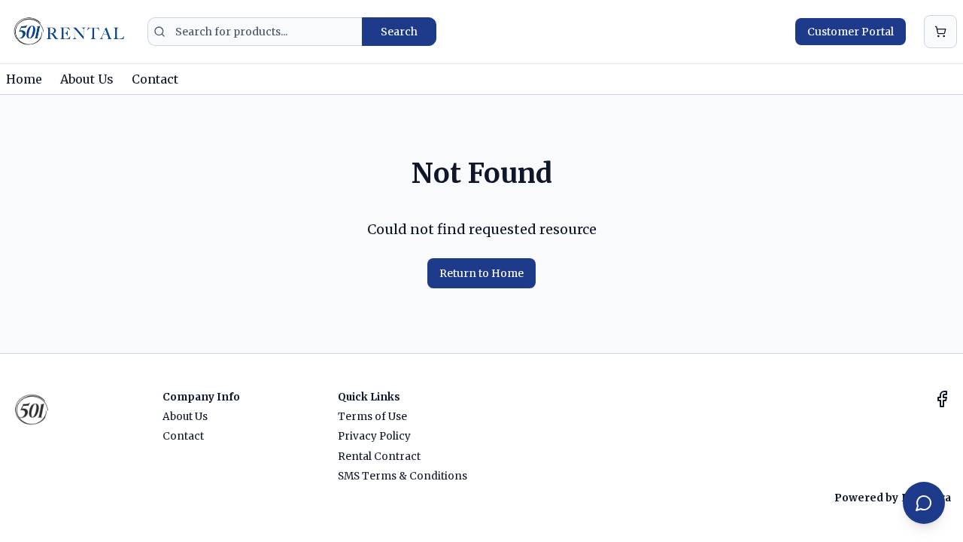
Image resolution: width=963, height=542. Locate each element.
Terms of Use (372, 416)
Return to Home (481, 273)
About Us (87, 79)
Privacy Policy (374, 436)
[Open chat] (924, 503)
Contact (155, 79)
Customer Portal (850, 31)
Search (399, 31)
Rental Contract (379, 456)
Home (24, 79)
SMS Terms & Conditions (402, 476)
